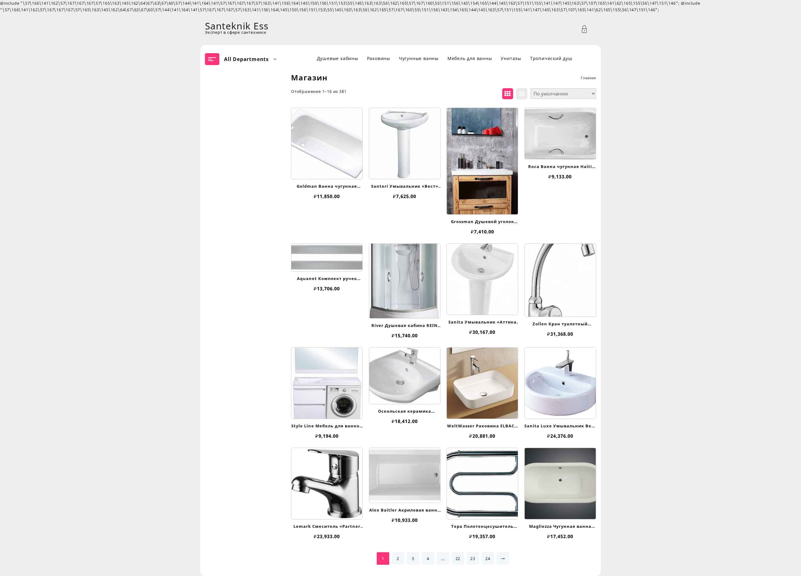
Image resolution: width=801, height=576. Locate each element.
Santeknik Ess (236, 25)
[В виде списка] (521, 93)
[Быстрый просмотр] (326, 140)
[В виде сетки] (507, 93)
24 (487, 558)
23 (472, 558)
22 (458, 558)
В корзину (327, 171)
